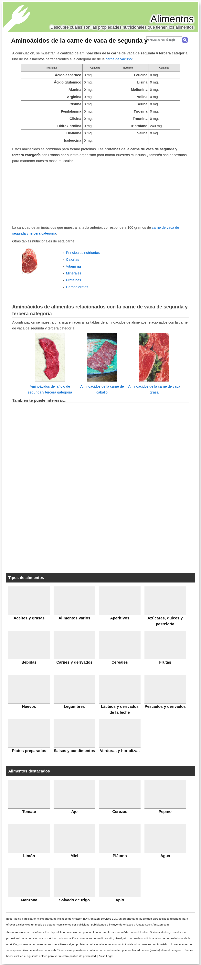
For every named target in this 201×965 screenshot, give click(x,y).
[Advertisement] (100, 193)
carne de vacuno (119, 59)
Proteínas (73, 280)
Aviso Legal (106, 956)
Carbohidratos (77, 287)
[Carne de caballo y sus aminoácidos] (102, 381)
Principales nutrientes (83, 253)
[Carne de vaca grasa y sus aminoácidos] (154, 381)
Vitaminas (73, 266)
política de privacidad (82, 956)
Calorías (72, 259)
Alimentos (172, 18)
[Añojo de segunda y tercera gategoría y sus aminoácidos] (50, 381)
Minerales (73, 273)
